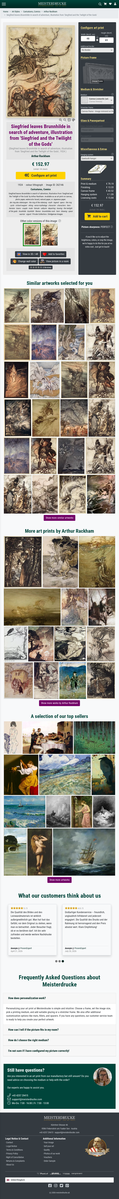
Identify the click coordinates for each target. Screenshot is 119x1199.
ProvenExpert (26, 948)
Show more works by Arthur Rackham (59, 703)
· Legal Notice (11, 1146)
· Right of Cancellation (14, 1157)
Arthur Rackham (50, 11)
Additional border (87, 46)
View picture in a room (56, 261)
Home (5, 11)
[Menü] (4, 4)
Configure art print (43, 175)
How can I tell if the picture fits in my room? (33, 1029)
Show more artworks (59, 879)
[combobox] (97, 50)
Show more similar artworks (59, 517)
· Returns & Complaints (15, 1161)
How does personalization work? (27, 998)
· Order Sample (49, 1161)
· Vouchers (47, 1157)
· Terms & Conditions (14, 1150)
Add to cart (99, 216)
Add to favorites (55, 254)
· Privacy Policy (11, 1153)
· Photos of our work (51, 1153)
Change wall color (26, 261)
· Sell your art (48, 1146)
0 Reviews (46, 267)
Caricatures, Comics (31, 11)
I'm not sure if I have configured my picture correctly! (38, 1051)
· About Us (9, 1164)
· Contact (9, 1142)
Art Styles (16, 11)
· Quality (46, 1150)
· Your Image (48, 1142)
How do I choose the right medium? (28, 1040)
